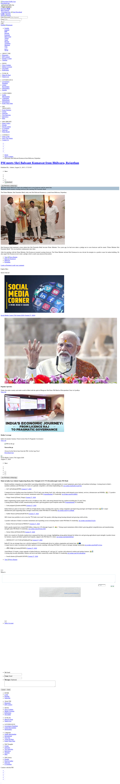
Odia (5, 47)
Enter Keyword (5, 17)
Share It (3, 572)
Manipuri (7, 45)
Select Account (8, 623)
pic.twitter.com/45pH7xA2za (93, 545)
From (2, 19)
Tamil (6, 40)
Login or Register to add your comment (12, 265)
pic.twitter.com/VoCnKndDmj (76, 553)
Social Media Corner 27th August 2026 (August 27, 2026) (18, 315)
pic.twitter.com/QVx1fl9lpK (66, 510)
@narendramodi (48, 494)
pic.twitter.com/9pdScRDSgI (65, 537)
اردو (5, 48)
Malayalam (7, 36)
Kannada (7, 35)
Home (6, 155)
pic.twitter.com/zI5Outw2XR (37, 529)
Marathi (6, 42)
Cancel (3, 689)
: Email (8, 676)
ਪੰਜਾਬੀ (6, 50)
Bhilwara (7, 260)
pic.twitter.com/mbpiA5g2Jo (87, 520)
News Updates (8, 156)
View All (3, 392)
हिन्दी (5, 31)
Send (8, 689)
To (2, 21)
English (6, 28)
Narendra (5, 8)
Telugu (6, 38)
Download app (5, 3)
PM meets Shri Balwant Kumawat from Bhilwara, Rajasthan (40, 162)
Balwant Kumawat (10, 259)
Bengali (6, 33)
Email (7, 672)
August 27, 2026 (26, 489)
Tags (6, 257)
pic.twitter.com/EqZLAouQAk (72, 486)
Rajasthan (7, 262)
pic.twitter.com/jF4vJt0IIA (70, 494)
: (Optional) (10, 680)
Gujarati (6, 30)
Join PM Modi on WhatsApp (9, 185)
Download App (9, 453)
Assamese (7, 43)
